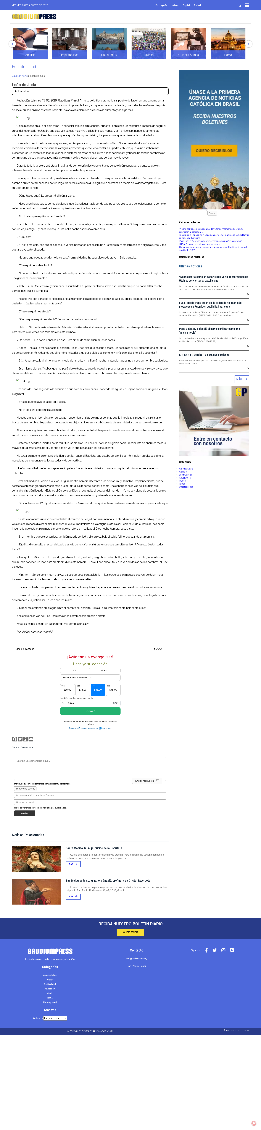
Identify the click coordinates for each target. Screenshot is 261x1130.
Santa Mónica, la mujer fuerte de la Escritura (94, 848)
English (186, 5)
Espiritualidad (24, 67)
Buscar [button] (212, 213)
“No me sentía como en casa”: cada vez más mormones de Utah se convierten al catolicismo (213, 279)
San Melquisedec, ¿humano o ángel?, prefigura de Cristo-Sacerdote (108, 880)
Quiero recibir (130, 932)
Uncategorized (186, 486)
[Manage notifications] (253, 1123)
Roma (182, 483)
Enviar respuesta (144, 780)
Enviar (24, 813)
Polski (197, 5)
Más (71, 864)
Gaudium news (20, 76)
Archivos (38, 1018)
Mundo (182, 480)
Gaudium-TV (185, 477)
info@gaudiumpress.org (136, 958)
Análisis (183, 471)
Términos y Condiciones (236, 1030)
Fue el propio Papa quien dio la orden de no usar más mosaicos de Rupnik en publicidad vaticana (210, 305)
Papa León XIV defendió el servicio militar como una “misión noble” (210, 241)
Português (161, 5)
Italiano (175, 5)
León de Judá (24, 85)
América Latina (186, 468)
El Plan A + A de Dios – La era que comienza (199, 244)
